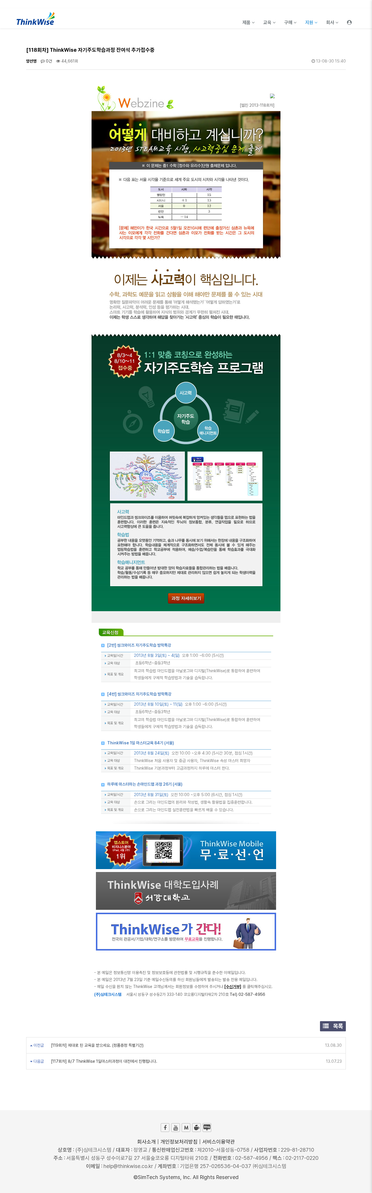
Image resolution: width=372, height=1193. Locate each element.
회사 (330, 22)
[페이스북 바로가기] (165, 1127)
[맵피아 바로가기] (186, 1127)
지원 (309, 22)
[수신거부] (232, 986)
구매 (289, 22)
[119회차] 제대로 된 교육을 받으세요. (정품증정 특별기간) (97, 1045)
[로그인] (349, 18)
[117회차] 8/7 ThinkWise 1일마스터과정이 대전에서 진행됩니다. (103, 1061)
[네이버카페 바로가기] (196, 1127)
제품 (247, 22)
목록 (337, 1026)
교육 (268, 22)
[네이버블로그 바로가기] (207, 1127)
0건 (48, 61)
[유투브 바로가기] (175, 1127)
